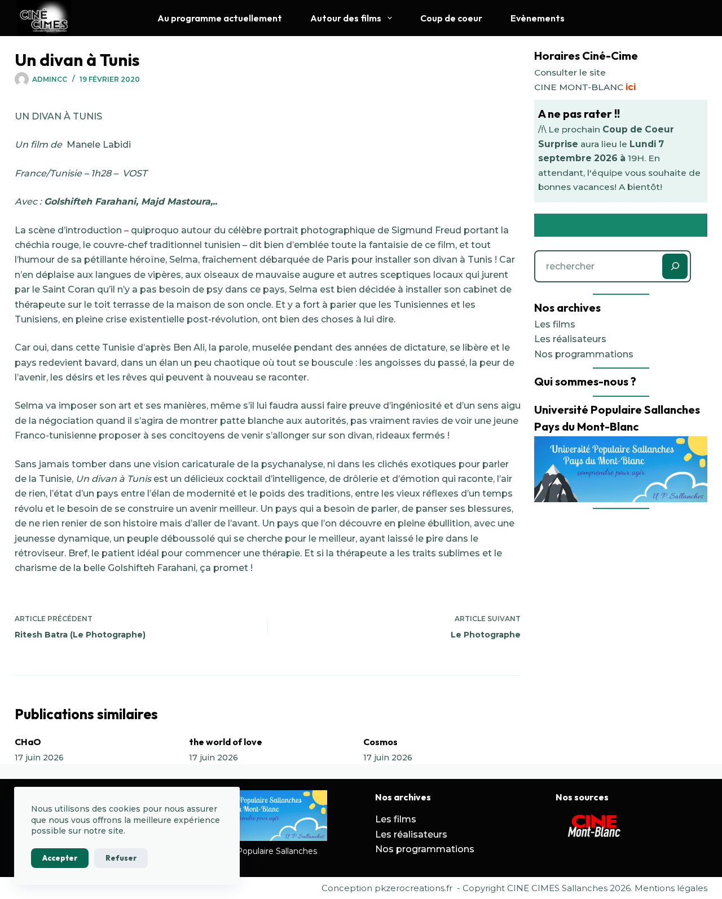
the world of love (225, 741)
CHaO (28, 741)
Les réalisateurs (570, 339)
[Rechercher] (675, 266)
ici (631, 87)
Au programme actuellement (219, 18)
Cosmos (380, 741)
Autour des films (345, 18)
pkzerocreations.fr (413, 888)
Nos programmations (583, 354)
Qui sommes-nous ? (585, 381)
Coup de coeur (451, 18)
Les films (554, 324)
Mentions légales (671, 888)
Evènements (537, 18)
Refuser (121, 857)
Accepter (59, 857)
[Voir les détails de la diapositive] (595, 827)
